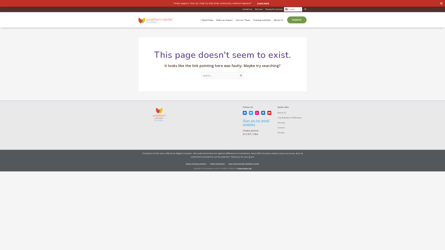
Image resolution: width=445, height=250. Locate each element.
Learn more (263, 3)
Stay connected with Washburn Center (244, 164)
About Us (282, 112)
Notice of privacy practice (196, 164)
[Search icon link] (305, 9)
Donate (281, 132)
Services (281, 122)
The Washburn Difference (290, 117)
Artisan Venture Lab (244, 168)
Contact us (247, 9)
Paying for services (274, 9)
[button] (297, 19)
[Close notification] (441, 3)
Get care (259, 9)
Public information (217, 164)
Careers (281, 127)
